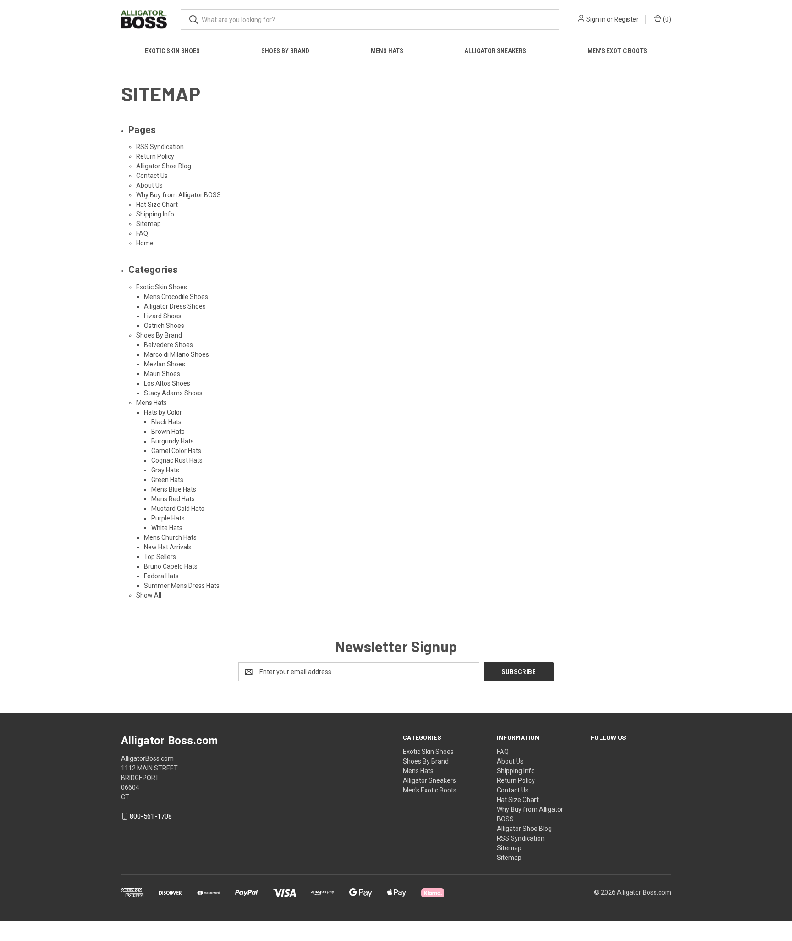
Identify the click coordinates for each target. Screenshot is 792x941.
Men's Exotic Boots (617, 51)
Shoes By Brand (285, 51)
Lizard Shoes (163, 316)
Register (626, 19)
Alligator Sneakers (495, 51)
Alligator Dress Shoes (175, 306)
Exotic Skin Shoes (172, 51)
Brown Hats (168, 431)
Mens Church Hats (170, 537)
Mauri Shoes (162, 373)
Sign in (595, 19)
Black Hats (166, 422)
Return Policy (155, 156)
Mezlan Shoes (164, 364)
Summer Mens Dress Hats (182, 585)
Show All (148, 595)
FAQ (142, 233)
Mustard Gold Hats (177, 508)
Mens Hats (387, 51)
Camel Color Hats (176, 450)
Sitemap (148, 223)
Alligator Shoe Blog (163, 166)
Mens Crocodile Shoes (176, 296)
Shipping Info (155, 214)
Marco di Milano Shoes (176, 354)
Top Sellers (160, 556)
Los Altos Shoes (167, 383)
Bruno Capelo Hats (171, 566)
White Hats (166, 527)
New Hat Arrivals (168, 547)
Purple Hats (168, 518)
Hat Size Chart (157, 204)
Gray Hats (165, 470)
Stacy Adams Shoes (173, 393)
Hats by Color (163, 412)
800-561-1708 (151, 816)
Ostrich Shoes (164, 325)
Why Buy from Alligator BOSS (178, 195)
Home (145, 243)
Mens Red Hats (173, 499)
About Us (149, 185)
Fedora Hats (161, 576)
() (666, 19)
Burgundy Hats (172, 441)
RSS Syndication (160, 146)
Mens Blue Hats (173, 489)
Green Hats (167, 479)
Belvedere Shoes (168, 345)
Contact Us (152, 175)
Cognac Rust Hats (177, 460)
